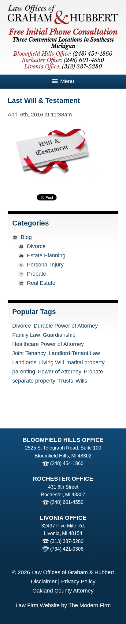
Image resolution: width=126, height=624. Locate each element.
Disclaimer (44, 581)
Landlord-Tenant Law (74, 353)
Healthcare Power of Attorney (48, 344)
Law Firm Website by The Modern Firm (63, 605)
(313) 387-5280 (66, 541)
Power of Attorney (59, 372)
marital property (85, 362)
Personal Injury (45, 265)
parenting (23, 372)
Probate (36, 274)
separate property (33, 381)
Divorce (36, 246)
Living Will (51, 362)
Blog (26, 237)
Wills (81, 381)
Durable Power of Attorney (66, 326)
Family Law (26, 335)
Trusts (65, 381)
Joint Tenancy (29, 353)
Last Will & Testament (44, 101)
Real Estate (41, 283)
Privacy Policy (78, 581)
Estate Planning (46, 255)
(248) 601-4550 (66, 502)
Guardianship (59, 335)
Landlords (24, 362)
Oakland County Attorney (63, 591)
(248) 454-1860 (66, 463)
